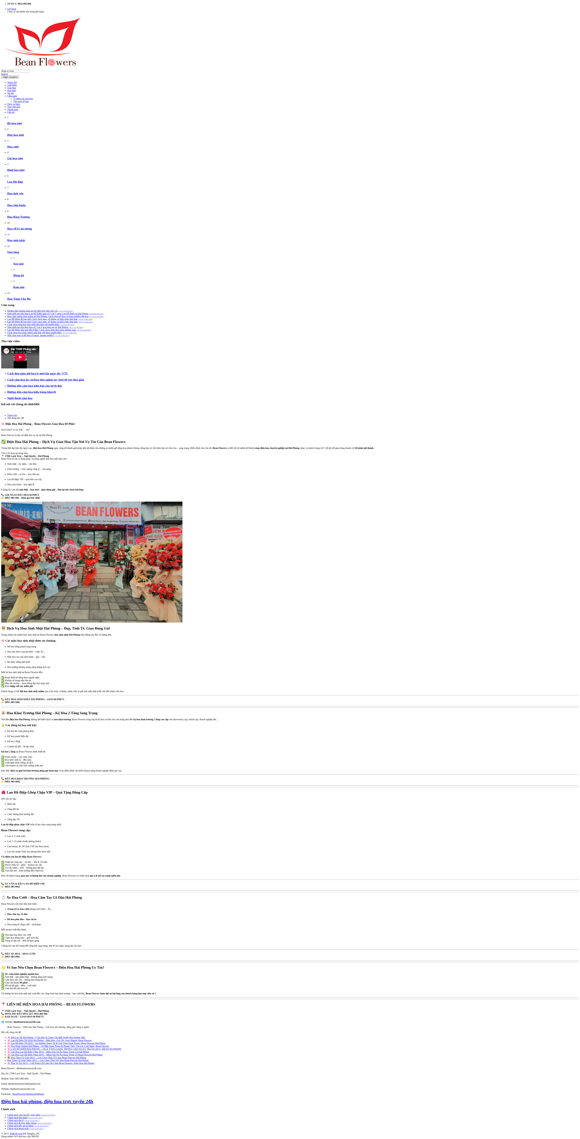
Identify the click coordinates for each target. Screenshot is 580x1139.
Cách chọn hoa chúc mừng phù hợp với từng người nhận (42, 332)
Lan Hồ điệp (15, 181)
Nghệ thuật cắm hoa (19, 398)
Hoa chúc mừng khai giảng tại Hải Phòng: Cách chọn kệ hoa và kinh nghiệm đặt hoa (55, 316)
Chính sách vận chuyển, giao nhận (31, 1115)
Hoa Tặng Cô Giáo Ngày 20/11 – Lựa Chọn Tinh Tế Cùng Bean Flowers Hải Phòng (48, 1060)
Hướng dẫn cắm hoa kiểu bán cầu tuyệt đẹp (34, 385)
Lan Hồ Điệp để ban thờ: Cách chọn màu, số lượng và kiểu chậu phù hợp (50, 319)
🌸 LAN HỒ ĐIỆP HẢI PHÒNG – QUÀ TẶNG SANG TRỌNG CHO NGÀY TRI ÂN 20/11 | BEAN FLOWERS (64, 1049)
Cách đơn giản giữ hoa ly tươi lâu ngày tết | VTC (37, 373)
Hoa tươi (11, 90)
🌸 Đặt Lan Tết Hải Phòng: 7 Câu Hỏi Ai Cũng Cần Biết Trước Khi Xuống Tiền (46, 1037)
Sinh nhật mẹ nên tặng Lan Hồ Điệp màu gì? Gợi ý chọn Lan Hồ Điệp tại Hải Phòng (55, 313)
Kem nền (18, 287)
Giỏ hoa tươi (15, 158)
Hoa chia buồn (16, 205)
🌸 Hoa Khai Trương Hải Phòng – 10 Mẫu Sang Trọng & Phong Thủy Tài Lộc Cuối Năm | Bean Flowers (58, 1046)
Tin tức (10, 93)
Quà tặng (11, 87)
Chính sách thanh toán (25, 1128)
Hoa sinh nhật (16, 240)
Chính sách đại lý (23, 1120)
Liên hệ (10, 112)
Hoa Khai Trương (18, 216)
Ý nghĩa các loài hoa (23, 98)
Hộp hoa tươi (15, 135)
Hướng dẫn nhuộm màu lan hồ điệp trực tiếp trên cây (40, 311)
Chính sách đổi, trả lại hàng (28, 1125)
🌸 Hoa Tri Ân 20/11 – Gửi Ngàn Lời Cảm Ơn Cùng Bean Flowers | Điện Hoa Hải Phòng (50, 1063)
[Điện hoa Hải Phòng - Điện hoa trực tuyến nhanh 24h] (46, 68)
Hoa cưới (13, 146)
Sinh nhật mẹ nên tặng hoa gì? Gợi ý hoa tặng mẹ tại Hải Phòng (45, 327)
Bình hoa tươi (15, 170)
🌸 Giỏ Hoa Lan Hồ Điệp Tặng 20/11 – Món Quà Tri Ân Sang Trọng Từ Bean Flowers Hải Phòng (55, 1054)
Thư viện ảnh (13, 107)
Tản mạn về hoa (21, 101)
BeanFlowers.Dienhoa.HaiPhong (28, 1094)
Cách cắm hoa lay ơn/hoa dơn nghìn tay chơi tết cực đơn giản (45, 379)
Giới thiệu (12, 85)
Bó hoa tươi (14, 123)
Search (4, 74)
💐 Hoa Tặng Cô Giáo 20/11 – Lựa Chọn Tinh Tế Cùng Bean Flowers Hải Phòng (46, 1057)
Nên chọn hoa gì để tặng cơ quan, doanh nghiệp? (38, 335)
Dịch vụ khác (13, 104)
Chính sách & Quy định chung (29, 1123)
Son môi (18, 263)
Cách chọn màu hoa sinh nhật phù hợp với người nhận (41, 324)
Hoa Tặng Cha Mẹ (19, 298)
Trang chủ (12, 82)
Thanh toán (12, 109)
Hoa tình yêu (15, 193)
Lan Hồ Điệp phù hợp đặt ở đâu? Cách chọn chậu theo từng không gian (49, 330)
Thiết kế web (16, 1133)
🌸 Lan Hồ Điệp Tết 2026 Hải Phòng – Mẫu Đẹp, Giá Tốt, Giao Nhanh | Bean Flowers (49, 1040)
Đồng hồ (18, 275)
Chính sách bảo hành (25, 1117)
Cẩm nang (12, 96)
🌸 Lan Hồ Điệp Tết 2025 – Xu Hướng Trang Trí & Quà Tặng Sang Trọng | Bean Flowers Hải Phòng (56, 1043)
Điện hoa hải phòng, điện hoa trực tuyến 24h (47, 1101)
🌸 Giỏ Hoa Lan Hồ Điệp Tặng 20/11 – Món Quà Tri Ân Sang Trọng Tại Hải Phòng (48, 1052)
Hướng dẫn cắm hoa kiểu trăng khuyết (31, 392)
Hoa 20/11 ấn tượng (19, 228)
